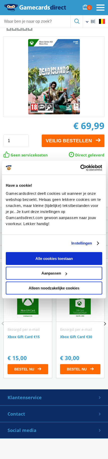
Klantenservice (25, 397)
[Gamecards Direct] (35, 7)
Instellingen (81, 243)
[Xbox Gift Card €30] (80, 330)
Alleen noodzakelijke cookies (54, 288)
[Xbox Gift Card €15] (28, 330)
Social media (22, 430)
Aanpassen (51, 273)
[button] (105, 323)
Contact (16, 414)
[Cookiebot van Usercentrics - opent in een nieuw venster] (80, 168)
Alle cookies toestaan (54, 258)
